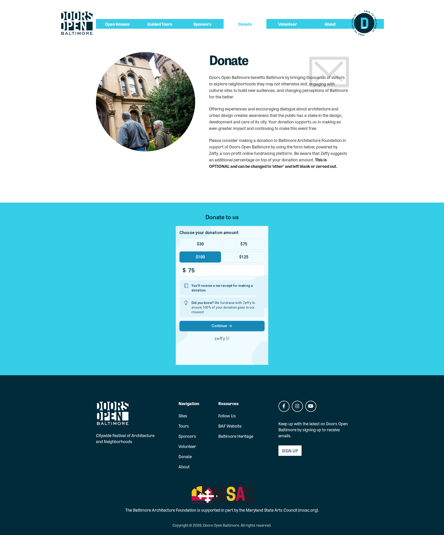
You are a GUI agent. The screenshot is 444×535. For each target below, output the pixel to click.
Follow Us (227, 416)
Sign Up (290, 450)
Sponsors (202, 24)
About (330, 24)
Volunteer (287, 24)
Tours (184, 426)
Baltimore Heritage (235, 436)
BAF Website (229, 426)
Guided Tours (159, 24)
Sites (183, 416)
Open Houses (117, 24)
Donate (245, 24)
